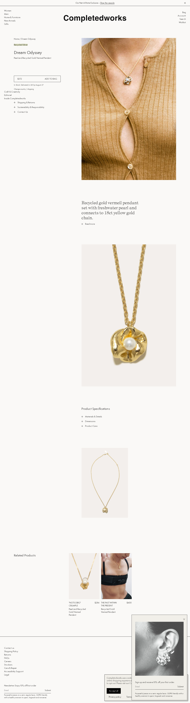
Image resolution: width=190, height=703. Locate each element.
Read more (90, 224)
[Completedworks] (95, 18)
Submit (48, 690)
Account (182, 16)
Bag (184, 12)
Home (16, 39)
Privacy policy (115, 696)
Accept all (113, 691)
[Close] (184, 619)
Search (183, 19)
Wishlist (182, 22)
